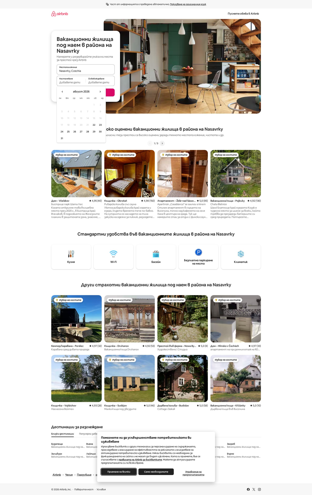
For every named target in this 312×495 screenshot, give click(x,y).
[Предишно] (150, 143)
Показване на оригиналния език (188, 4)
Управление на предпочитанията (193, 473)
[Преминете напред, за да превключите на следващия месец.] (100, 92)
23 (100, 124)
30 (100, 131)
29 (94, 131)
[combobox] (85, 71)
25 (68, 131)
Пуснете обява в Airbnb (243, 13)
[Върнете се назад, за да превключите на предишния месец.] (62, 92)
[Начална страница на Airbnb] (59, 14)
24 (62, 131)
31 (62, 138)
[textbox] (71, 82)
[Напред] (162, 143)
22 (94, 124)
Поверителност (84, 489)
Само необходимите (156, 471)
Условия (101, 489)
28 (87, 131)
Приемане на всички (118, 471)
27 (81, 131)
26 (74, 131)
